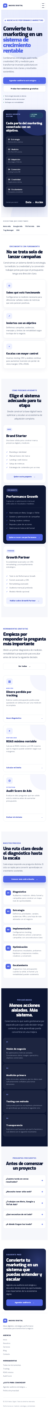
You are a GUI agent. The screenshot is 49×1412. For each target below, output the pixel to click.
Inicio (5, 1340)
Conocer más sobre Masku (24, 879)
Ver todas (24, 666)
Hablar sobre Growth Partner (24, 601)
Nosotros (6, 1343)
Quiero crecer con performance (24, 537)
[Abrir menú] (43, 5)
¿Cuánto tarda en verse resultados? (17, 1180)
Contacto (6, 1354)
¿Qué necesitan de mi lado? (19, 1214)
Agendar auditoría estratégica (24, 80)
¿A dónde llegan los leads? (19, 1224)
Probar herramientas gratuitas (24, 89)
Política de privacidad (11, 1391)
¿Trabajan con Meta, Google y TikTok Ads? (20, 1203)
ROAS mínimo (8, 1372)
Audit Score (7, 1376)
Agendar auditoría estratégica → (15, 1387)
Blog (5, 1351)
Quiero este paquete (24, 477)
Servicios (6, 1347)
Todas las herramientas (12, 1365)
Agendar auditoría (24, 1302)
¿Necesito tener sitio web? (19, 1191)
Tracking (6, 1369)
